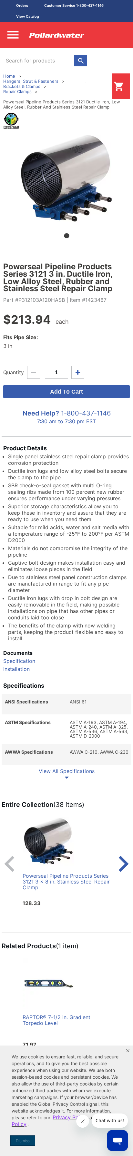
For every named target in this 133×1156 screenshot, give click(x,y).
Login (101, 86)
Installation (16, 669)
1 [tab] (66, 236)
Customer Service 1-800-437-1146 (74, 5)
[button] (128, 1051)
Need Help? (41, 413)
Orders (22, 5)
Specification (19, 661)
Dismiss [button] (23, 1140)
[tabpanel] (66, 178)
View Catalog (27, 16)
